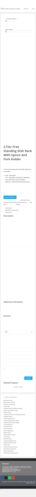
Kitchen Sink (6, 445)
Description (8, 208)
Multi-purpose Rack (8, 451)
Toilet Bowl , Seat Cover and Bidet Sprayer (14, 414)
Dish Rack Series (25, 200)
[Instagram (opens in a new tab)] (18, 2)
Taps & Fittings (7, 412)
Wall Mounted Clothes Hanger (11, 422)
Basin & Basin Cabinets (9, 402)
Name (5, 354)
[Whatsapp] (9, 477)
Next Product (9, 29)
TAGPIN (18, 204)
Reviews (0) (8, 212)
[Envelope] (13, 477)
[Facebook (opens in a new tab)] (16, 2)
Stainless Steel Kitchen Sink (10, 447)
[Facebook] (2, 477)
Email (5, 361)
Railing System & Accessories (10, 453)
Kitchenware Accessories (9, 449)
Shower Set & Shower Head (10, 410)
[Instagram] (6, 477)
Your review (7, 334)
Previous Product (11, 19)
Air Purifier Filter (7, 426)
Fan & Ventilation (7, 428)
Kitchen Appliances (8, 430)
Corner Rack (6, 406)
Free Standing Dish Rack (10, 202)
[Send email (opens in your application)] (20, 2)
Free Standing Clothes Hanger (11, 420)
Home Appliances (8, 424)
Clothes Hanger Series (9, 418)
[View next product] (13, 29)
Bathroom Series (7, 400)
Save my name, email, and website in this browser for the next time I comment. (15, 372)
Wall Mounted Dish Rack (9, 443)
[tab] (18, 208)
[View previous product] (5, 19)
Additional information (12, 210)
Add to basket (10, 197)
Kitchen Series (22, 202)
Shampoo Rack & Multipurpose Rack (12, 408)
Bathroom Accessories (9, 404)
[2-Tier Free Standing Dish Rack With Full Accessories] (9, 24)
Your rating (7, 329)
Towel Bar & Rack (7, 416)
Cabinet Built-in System (9, 434)
